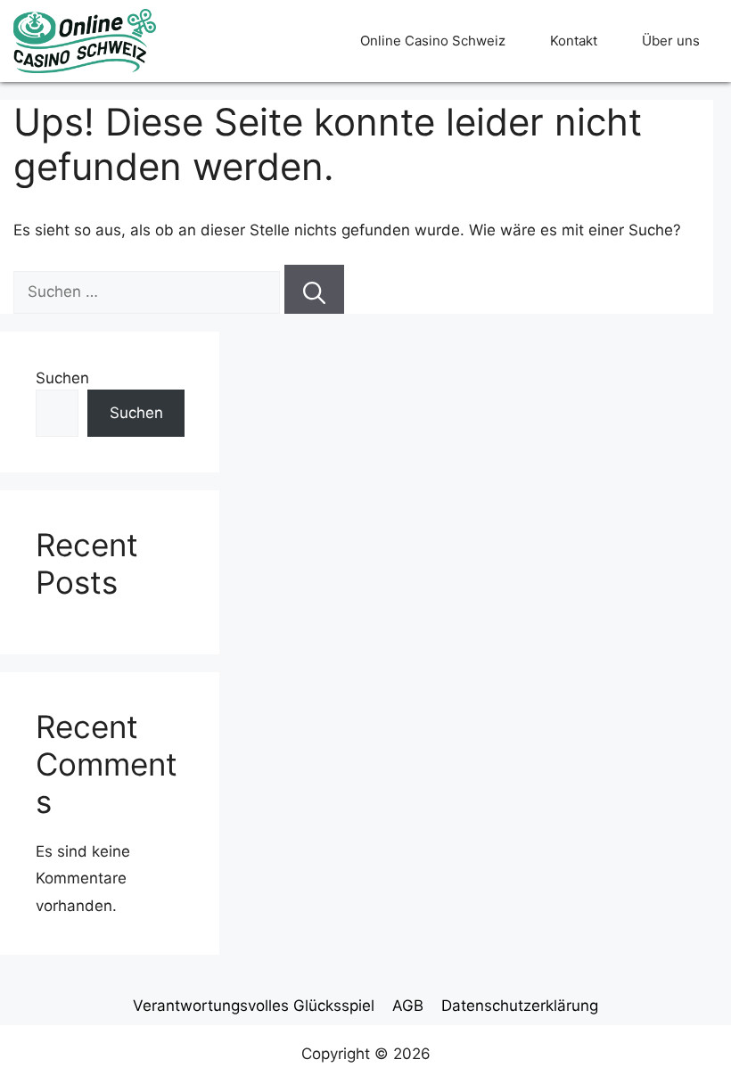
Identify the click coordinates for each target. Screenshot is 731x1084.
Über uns (671, 40)
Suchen (62, 378)
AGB (407, 1005)
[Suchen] (314, 289)
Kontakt (573, 40)
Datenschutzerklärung (519, 1005)
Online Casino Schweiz (432, 40)
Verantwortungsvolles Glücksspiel (253, 1005)
